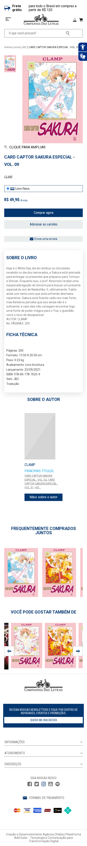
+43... (37, 487)
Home (7, 47)
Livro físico (22, 188)
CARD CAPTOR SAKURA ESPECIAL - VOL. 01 (41, 483)
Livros (16, 47)
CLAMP (8, 176)
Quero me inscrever (43, 720)
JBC (24, 47)
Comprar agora (43, 213)
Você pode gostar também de (43, 612)
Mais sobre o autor (43, 497)
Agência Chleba (53, 834)
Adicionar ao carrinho (43, 224)
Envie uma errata (45, 239)
